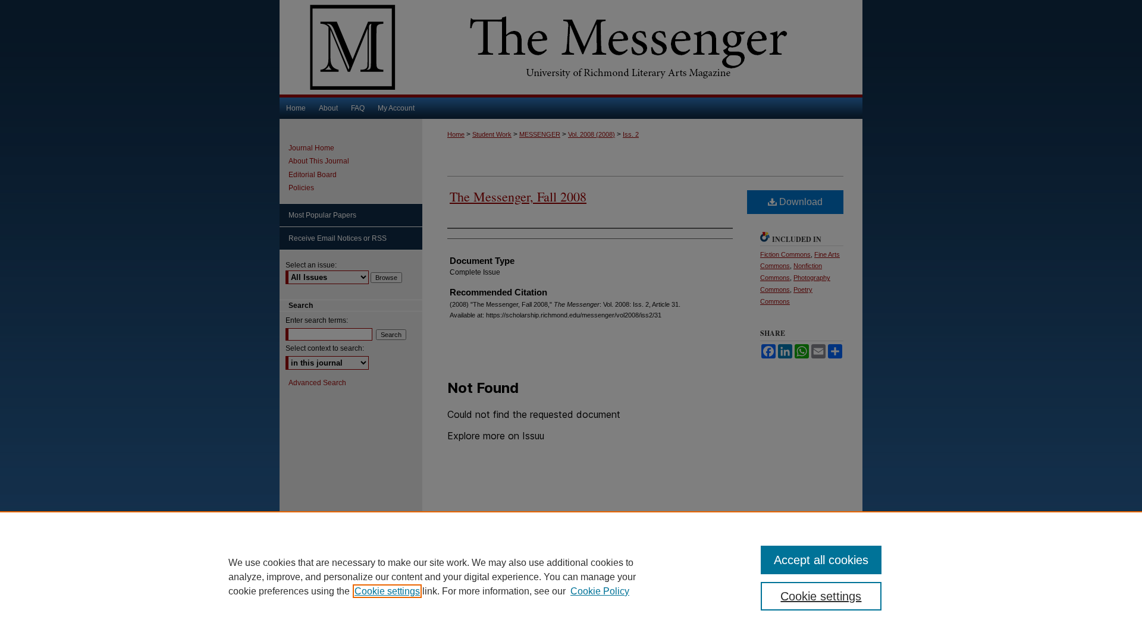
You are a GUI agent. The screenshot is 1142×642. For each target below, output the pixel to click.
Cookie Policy (599, 591)
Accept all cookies (821, 560)
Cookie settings (387, 591)
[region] (571, 576)
